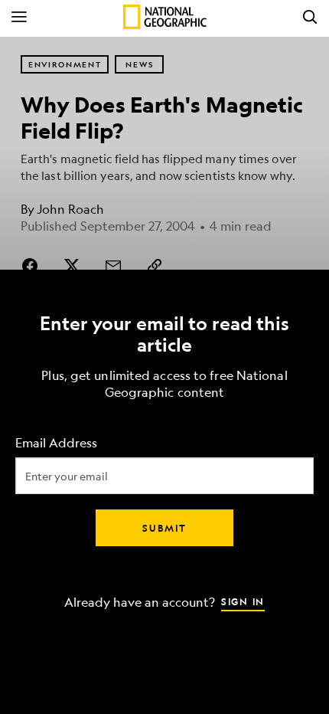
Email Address (56, 443)
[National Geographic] (165, 17)
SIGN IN (243, 601)
